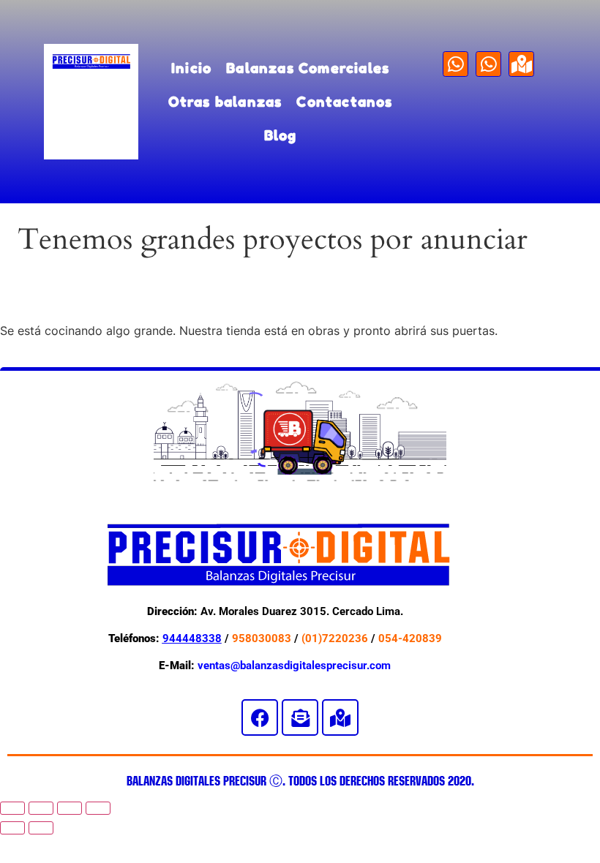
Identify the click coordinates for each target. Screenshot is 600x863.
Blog (280, 135)
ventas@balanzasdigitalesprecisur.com (294, 665)
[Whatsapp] (455, 64)
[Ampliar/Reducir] (12, 808)
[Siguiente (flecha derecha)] (41, 827)
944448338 (192, 638)
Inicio (191, 67)
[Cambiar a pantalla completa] (41, 808)
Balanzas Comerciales (307, 67)
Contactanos (344, 101)
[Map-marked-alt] (521, 64)
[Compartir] (69, 808)
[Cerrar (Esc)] (98, 808)
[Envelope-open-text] (300, 717)
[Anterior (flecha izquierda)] (12, 827)
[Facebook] (259, 717)
